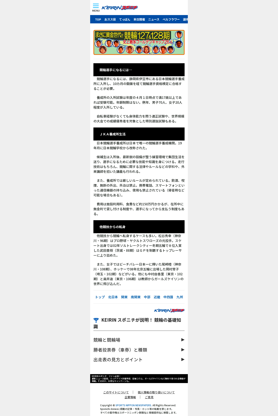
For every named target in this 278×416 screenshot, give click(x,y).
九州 (179, 296)
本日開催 (139, 19)
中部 (147, 296)
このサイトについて (116, 392)
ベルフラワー (171, 19)
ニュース (153, 19)
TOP (98, 19)
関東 (124, 296)
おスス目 (110, 19)
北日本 (113, 296)
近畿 (157, 296)
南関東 (136, 296)
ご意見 (149, 397)
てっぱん (124, 19)
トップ (100, 296)
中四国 (168, 296)
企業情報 (130, 397)
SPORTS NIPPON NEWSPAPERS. (134, 405)
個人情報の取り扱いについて (156, 392)
